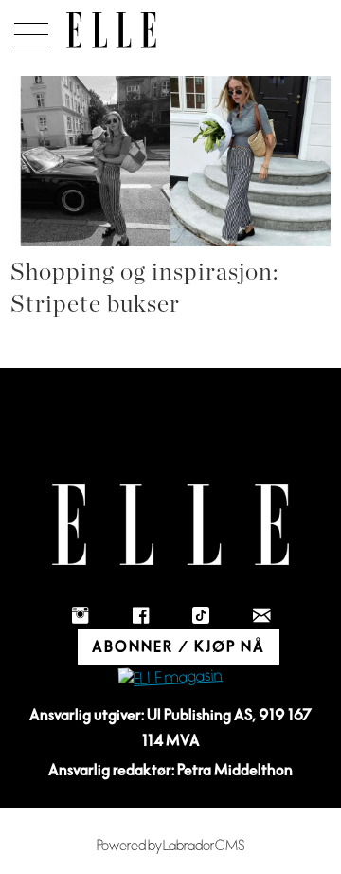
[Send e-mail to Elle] (261, 615)
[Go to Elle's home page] (170, 524)
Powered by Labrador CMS (171, 846)
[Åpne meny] (28, 29)
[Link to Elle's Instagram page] (79, 615)
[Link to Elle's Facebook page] (140, 615)
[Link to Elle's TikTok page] (201, 615)
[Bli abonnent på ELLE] (170, 678)
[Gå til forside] (111, 30)
